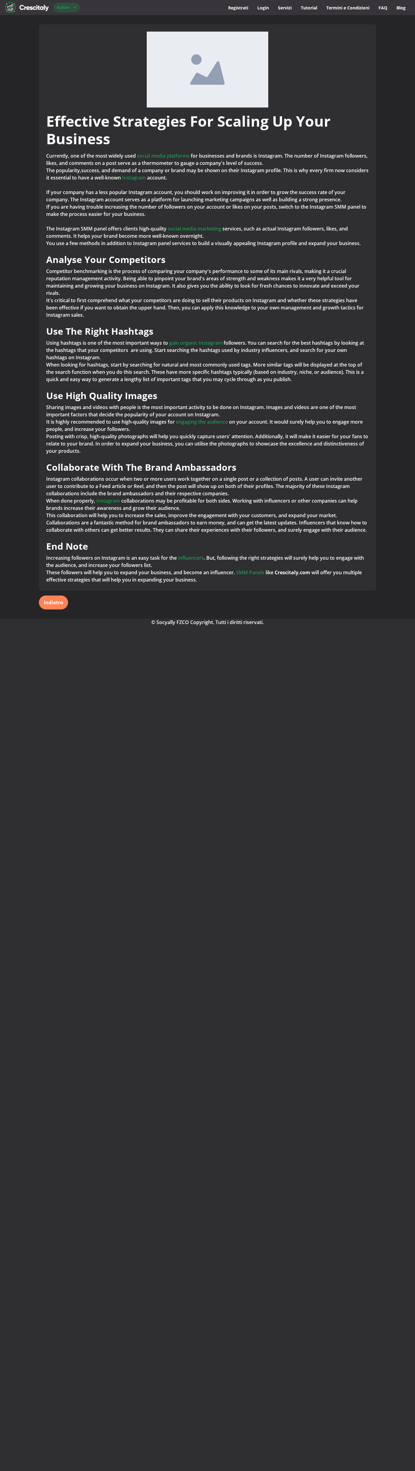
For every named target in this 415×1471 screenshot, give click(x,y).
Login (263, 8)
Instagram (134, 177)
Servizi (285, 8)
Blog (401, 8)
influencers (191, 558)
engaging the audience (202, 421)
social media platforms (164, 155)
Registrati (238, 8)
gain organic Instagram (195, 343)
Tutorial (309, 8)
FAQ (383, 8)
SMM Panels (250, 572)
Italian (63, 7)
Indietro (53, 602)
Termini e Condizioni (347, 8)
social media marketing (194, 228)
